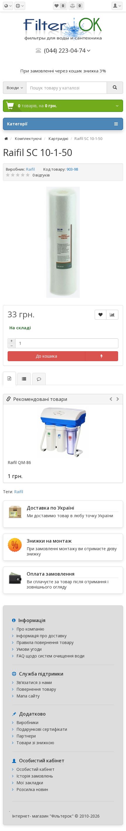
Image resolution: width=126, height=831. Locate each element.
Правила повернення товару (45, 642)
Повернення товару (36, 689)
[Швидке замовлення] (101, 356)
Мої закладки (29, 782)
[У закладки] (100, 315)
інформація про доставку (41, 635)
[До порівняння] (112, 315)
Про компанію (30, 629)
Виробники (27, 722)
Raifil (30, 169)
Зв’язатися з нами (34, 682)
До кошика (46, 356)
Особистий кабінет (35, 769)
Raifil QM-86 (19, 462)
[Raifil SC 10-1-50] (63, 242)
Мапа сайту (28, 696)
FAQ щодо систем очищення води (50, 656)
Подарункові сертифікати (41, 729)
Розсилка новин (32, 789)
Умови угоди (29, 649)
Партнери (26, 736)
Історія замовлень (34, 776)
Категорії (17, 124)
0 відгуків (41, 175)
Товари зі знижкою (35, 742)
